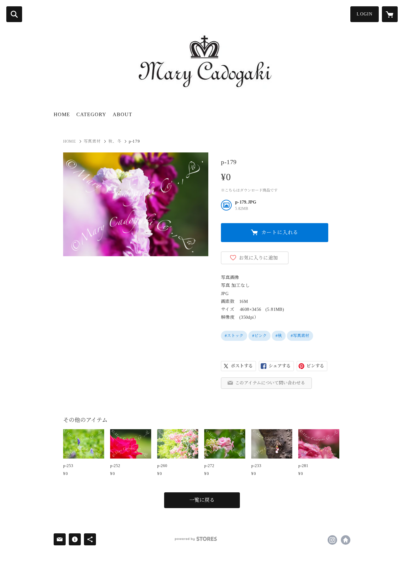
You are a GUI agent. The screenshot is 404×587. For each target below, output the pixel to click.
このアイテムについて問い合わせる (270, 383)
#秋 (279, 335)
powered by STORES (195, 539)
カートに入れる (280, 232)
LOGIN (364, 14)
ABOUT (122, 114)
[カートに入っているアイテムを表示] (390, 14)
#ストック (234, 335)
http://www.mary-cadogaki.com (345, 540)
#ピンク (259, 335)
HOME (62, 114)
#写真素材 (300, 335)
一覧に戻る (202, 500)
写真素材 (92, 141)
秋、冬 (114, 141)
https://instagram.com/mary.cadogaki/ (332, 540)
